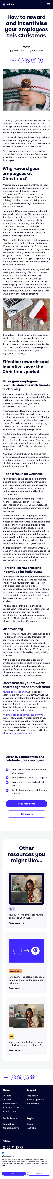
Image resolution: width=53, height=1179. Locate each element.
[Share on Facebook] (27, 60)
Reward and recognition (15, 691)
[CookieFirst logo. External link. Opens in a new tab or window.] (3, 1153)
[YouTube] (21, 1147)
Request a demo (26, 803)
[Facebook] (17, 1147)
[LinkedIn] (4, 1147)
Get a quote (26, 814)
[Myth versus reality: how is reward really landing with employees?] (26, 1016)
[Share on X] (33, 60)
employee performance (19, 733)
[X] (12, 1147)
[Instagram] (8, 1147)
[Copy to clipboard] (21, 60)
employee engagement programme (24, 714)
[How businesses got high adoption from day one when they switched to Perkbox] (26, 951)
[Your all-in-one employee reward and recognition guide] (26, 889)
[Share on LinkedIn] (40, 60)
